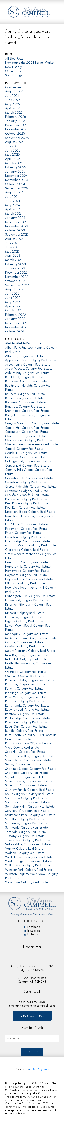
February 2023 (15, 264)
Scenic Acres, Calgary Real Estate (28, 760)
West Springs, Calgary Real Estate (28, 861)
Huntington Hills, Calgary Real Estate (30, 596)
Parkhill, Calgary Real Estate (24, 688)
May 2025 (12, 154)
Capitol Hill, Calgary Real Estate (27, 427)
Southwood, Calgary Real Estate (27, 802)
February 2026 (15, 116)
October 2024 (15, 184)
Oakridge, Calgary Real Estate (25, 672)
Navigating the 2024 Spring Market (29, 62)
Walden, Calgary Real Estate (24, 853)
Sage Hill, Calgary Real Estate (25, 751)
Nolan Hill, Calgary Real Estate (26, 659)
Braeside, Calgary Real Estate (25, 406)
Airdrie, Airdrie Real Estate (23, 343)
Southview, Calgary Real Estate (26, 798)
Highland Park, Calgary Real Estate (29, 579)
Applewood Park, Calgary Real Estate (30, 360)
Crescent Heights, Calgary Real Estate (31, 486)
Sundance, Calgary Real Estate (26, 823)
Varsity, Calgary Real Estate (24, 848)
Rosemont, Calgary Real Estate (26, 722)
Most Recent (13, 87)
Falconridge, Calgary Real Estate (27, 541)
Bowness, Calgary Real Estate (25, 402)
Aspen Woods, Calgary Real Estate (28, 368)
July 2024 (12, 196)
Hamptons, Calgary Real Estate (26, 562)
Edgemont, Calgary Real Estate (26, 528)
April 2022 (12, 306)
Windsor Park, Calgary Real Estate (28, 869)
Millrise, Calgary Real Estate (24, 642)
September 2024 (17, 188)
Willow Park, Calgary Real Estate (27, 865)
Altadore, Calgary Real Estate (25, 356)
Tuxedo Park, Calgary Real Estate (27, 840)
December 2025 (16, 125)
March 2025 (13, 163)
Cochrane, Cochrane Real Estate (27, 457)
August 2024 (14, 192)
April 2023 (12, 255)
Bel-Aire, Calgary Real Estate (25, 394)
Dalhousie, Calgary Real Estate (26, 499)
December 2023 (16, 222)
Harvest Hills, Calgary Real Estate (28, 566)
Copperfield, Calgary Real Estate (27, 465)
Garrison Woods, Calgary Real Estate (30, 545)
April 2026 (12, 108)
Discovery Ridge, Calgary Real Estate (30, 511)
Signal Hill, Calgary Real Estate (26, 777)
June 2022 (12, 297)
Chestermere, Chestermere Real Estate (31, 444)
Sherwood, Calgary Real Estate (26, 773)
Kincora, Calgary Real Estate (24, 613)
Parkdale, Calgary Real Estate (25, 684)
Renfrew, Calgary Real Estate (25, 714)
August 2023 (14, 239)
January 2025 (15, 171)
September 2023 (17, 234)
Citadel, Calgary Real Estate (24, 448)
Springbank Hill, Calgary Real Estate (30, 806)
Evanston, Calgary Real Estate (25, 537)
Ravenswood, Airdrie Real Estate (27, 709)
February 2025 (15, 167)
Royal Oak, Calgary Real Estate (26, 726)
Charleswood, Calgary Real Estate (28, 440)
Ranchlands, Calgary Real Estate (27, 705)
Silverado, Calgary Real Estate (26, 785)
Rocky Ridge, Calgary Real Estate (27, 718)
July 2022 (12, 293)
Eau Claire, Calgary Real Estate (26, 524)
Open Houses (14, 71)
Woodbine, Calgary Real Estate (26, 882)
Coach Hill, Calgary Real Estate (26, 453)
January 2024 (15, 217)
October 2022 (15, 281)
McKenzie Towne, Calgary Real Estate (31, 638)
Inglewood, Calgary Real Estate (26, 600)
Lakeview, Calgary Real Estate (25, 617)
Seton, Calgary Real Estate (23, 764)
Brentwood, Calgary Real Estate (27, 410)
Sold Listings (13, 75)
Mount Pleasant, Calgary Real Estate (30, 650)
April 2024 (12, 209)
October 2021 (14, 331)
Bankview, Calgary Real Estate (26, 381)
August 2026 (14, 91)
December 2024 (16, 175)
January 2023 (15, 268)
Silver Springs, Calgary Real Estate (28, 781)
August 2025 (14, 142)
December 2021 (16, 323)
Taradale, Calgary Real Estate (25, 832)
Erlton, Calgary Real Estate (23, 532)
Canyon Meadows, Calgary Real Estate (32, 423)
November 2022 (16, 276)
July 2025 (12, 146)
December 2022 (16, 272)
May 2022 (12, 302)
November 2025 (16, 129)
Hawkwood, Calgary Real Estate (27, 570)
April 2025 (12, 159)
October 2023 (15, 230)
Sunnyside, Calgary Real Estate (26, 827)
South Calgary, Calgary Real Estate (29, 794)
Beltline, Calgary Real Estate (24, 398)
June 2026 (12, 100)
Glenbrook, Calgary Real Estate (26, 549)
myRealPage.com (39, 1069)
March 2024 (13, 213)
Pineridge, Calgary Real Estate (25, 693)
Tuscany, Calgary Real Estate (25, 836)
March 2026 (13, 112)
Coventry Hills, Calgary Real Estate (29, 478)
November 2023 (16, 226)
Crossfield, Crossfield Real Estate (27, 495)
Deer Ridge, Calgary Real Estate (26, 503)
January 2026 (15, 121)
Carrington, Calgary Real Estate (27, 431)
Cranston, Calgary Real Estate (25, 482)
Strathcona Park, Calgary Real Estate (30, 815)
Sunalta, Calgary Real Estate (24, 819)
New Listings (13, 67)
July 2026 (12, 95)
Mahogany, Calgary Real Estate (26, 634)
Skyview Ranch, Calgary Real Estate (29, 789)
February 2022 (15, 314)
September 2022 (17, 285)
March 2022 (13, 310)
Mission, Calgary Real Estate (24, 646)
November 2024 (16, 180)
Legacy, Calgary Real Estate (24, 621)
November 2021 (16, 327)
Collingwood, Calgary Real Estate (28, 461)
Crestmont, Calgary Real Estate (26, 491)
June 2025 (12, 150)
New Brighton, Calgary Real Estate (28, 655)
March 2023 (13, 260)
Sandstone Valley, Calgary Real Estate (31, 756)
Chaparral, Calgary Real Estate (26, 436)
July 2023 (12, 243)
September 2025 (17, 138)
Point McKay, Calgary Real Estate (27, 697)
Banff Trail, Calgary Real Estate (26, 377)
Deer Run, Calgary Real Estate (25, 507)
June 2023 (12, 247)
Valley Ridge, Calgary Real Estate (28, 844)
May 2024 (12, 205)
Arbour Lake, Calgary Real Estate (27, 364)
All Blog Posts (14, 58)
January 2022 (15, 318)
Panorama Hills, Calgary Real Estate (29, 680)
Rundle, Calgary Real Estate (24, 730)
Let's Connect (32, 1015)
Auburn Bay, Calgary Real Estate (27, 373)
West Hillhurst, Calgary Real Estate (29, 857)
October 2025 (15, 133)
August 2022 (14, 289)
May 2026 (12, 104)
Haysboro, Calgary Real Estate (26, 575)
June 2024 (12, 201)
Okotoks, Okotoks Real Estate (25, 676)
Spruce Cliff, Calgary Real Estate (27, 811)
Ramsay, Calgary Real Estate (24, 701)
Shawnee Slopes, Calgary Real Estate (30, 768)
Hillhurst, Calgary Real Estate (25, 583)
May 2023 (12, 251)
